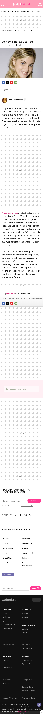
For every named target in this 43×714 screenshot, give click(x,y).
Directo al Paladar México (10, 698)
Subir (35, 600)
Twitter (7, 82)
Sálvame (25, 558)
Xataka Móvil (7, 617)
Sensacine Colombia (28, 691)
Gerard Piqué (7, 558)
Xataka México (7, 680)
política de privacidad (27, 506)
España (11, 299)
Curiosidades (27, 543)
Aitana (26, 31)
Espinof (24, 633)
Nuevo (40, 5)
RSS (30, 514)
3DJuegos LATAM (27, 680)
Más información (23, 711)
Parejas (25, 548)
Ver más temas (7, 575)
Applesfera (6, 621)
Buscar (33, 588)
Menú (2, 5)
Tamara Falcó (27, 553)
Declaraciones (8, 548)
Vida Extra (25, 617)
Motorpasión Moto (28, 648)
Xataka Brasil (7, 683)
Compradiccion (7, 668)
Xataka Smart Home (9, 624)
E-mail (15, 82)
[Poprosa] (21, 4)
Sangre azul (26, 539)
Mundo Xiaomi (7, 628)
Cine (25, 299)
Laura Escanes (8, 563)
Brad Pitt (18, 31)
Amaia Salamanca (10, 213)
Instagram (25, 514)
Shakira (5, 553)
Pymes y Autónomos (28, 664)
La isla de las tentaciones (27, 564)
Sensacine (25, 629)
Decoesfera (6, 664)
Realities (6, 539)
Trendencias (6, 660)
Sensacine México (27, 687)
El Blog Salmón (27, 660)
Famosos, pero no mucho (15, 11)
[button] (17, 99)
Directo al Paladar (8, 645)
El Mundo (10, 293)
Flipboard (11, 82)
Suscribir (34, 501)
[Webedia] (9, 601)
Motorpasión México (28, 698)
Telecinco (34, 31)
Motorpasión (26, 645)
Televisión (19, 299)
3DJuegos (25, 613)
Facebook (3, 82)
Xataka (5, 613)
